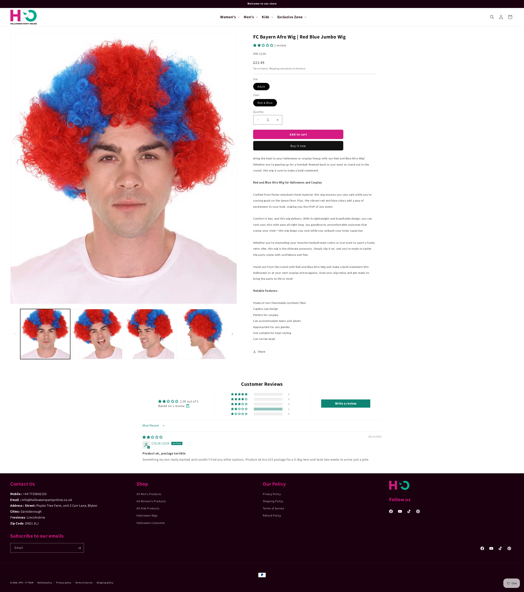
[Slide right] (232, 333)
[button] (229, 17)
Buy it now (298, 146)
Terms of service (84, 582)
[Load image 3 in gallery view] (149, 334)
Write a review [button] (346, 403)
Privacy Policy (272, 494)
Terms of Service (273, 508)
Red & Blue (265, 103)
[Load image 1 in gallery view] (45, 334)
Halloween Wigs (147, 516)
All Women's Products (151, 501)
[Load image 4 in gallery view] (201, 334)
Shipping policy (105, 582)
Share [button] (261, 351)
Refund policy (44, 582)
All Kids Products (148, 508)
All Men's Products (149, 494)
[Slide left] (14, 333)
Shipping (274, 68)
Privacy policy (63, 582)
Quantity (258, 112)
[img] (152, 437)
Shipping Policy (273, 501)
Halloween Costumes (151, 523)
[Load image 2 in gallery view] (97, 334)
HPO (21, 582)
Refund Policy (272, 516)
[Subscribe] (79, 548)
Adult (261, 86)
